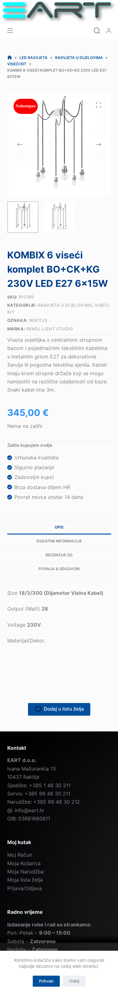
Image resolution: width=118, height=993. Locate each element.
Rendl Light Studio (49, 328)
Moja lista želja (25, 880)
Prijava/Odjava (24, 888)
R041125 (38, 320)
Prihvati (46, 981)
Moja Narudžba (25, 871)
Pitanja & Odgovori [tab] (59, 568)
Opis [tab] (59, 527)
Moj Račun (19, 855)
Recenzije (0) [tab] (59, 555)
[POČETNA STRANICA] (9, 57)
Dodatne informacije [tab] (59, 541)
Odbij (74, 981)
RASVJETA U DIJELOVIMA (65, 305)
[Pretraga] (97, 30)
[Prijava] (108, 30)
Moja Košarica (24, 863)
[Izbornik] (10, 30)
